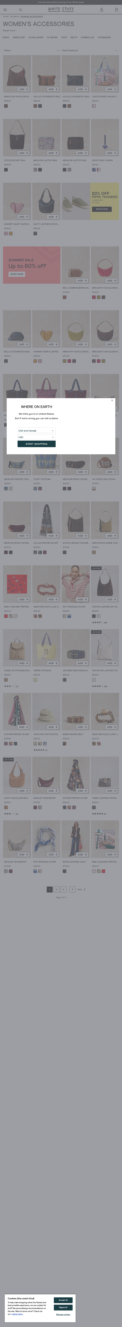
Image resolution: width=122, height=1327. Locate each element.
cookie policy (17, 1314)
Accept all (63, 1300)
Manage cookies (63, 1315)
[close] (112, 400)
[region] (40, 1308)
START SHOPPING (36, 444)
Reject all (63, 1308)
